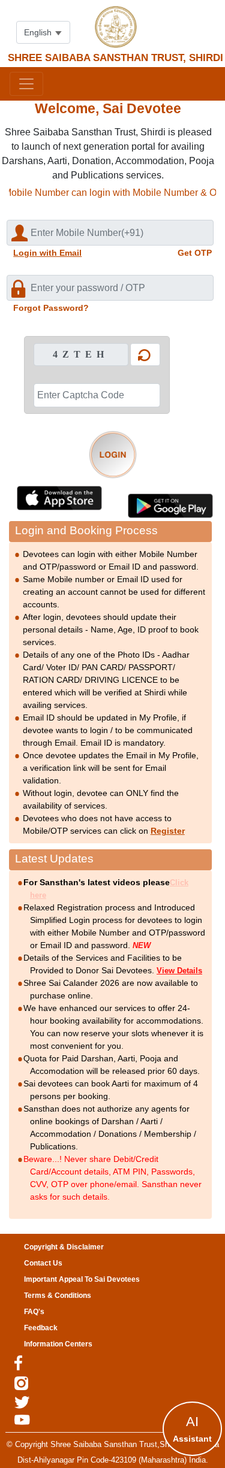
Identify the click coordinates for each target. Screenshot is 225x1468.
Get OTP (195, 253)
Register (168, 831)
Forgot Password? (51, 308)
